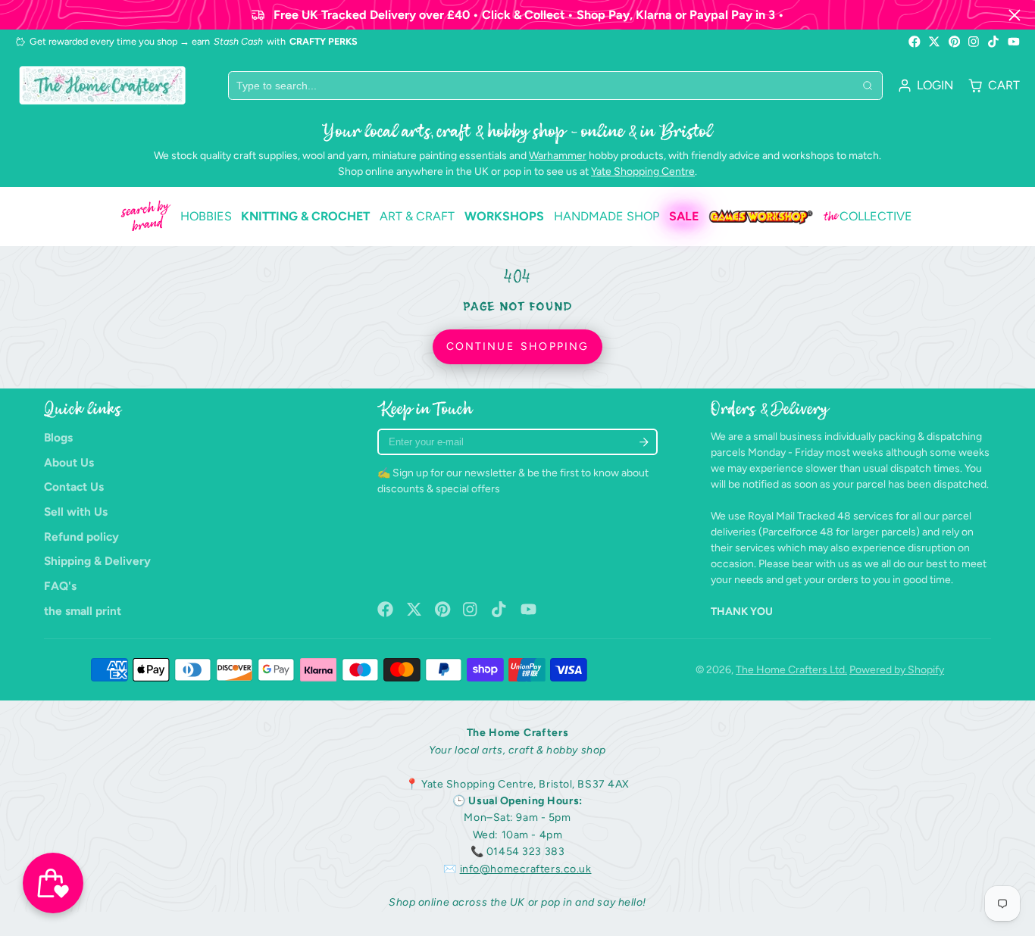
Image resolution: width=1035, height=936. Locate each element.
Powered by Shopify (896, 669)
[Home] (102, 85)
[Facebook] (914, 42)
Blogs (58, 437)
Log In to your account (925, 85)
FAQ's (60, 586)
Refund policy (81, 536)
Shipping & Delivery (97, 561)
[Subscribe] (644, 442)
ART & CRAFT (417, 216)
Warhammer (557, 155)
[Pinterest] (955, 42)
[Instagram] (974, 42)
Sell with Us (76, 511)
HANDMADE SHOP (606, 216)
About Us (69, 462)
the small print (82, 611)
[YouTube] (1014, 42)
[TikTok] (994, 42)
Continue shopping (517, 346)
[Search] (867, 85)
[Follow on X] (934, 42)
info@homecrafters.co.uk (526, 869)
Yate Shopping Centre (643, 171)
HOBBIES (206, 216)
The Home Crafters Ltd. (791, 669)
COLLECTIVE (868, 216)
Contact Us (74, 486)
